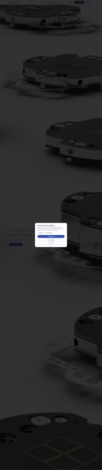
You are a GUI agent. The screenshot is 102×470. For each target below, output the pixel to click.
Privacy (51, 245)
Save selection (51, 240)
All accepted (51, 236)
